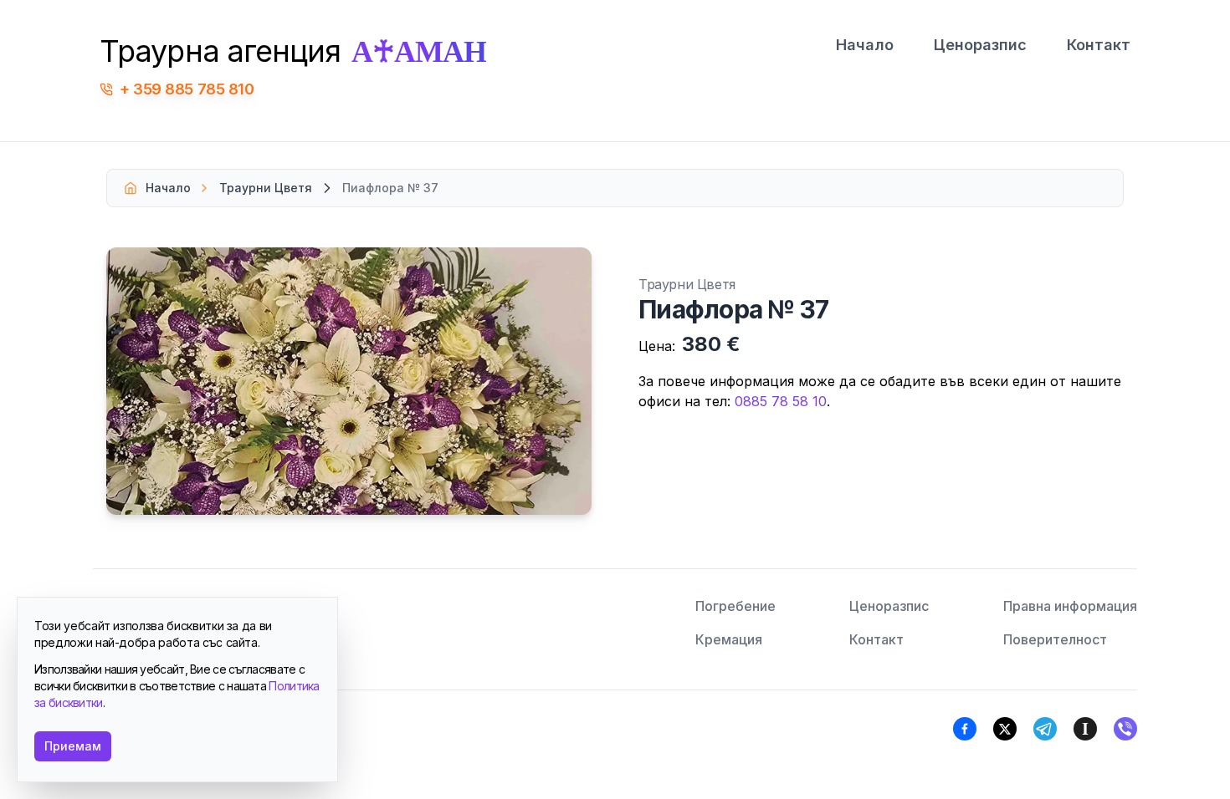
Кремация (728, 639)
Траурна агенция (293, 51)
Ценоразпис (980, 44)
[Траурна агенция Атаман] (1005, 728)
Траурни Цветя (265, 188)
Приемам (72, 746)
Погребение (735, 606)
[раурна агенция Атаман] (1125, 728)
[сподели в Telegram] (1045, 728)
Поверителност (1055, 639)
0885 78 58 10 (781, 401)
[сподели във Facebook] (964, 728)
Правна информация (1070, 606)
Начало (865, 44)
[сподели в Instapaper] (1085, 728)
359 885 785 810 (193, 89)
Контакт (1098, 44)
